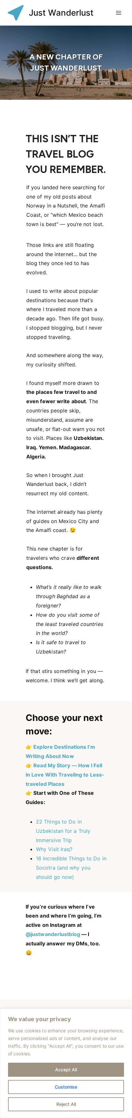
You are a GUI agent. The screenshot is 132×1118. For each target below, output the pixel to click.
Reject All (66, 1104)
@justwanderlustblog (53, 934)
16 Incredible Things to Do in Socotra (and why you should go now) (71, 867)
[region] (66, 1063)
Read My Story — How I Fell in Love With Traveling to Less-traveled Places (65, 774)
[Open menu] (118, 13)
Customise (66, 1087)
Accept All (66, 1069)
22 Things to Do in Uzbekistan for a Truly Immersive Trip (63, 830)
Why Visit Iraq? (54, 849)
